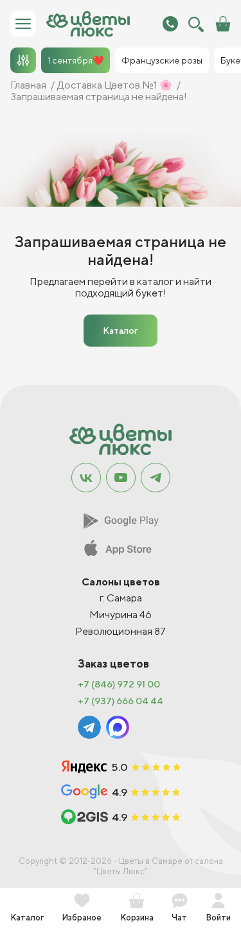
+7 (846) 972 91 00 (119, 684)
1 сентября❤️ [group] (75, 60)
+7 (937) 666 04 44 (120, 701)
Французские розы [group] (161, 60)
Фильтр (23, 60)
